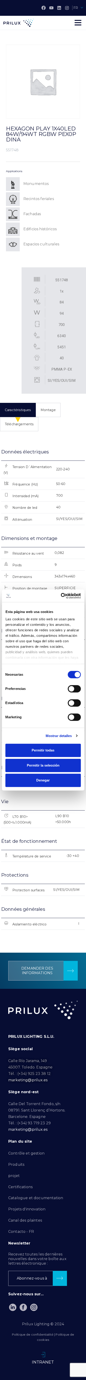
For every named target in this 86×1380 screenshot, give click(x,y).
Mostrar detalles (59, 736)
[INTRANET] (43, 1354)
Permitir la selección (43, 765)
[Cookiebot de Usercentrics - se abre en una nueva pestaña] (61, 596)
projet (14, 1176)
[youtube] (51, 7)
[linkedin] (59, 7)
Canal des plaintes (25, 1220)
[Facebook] (43, 7)
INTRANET (43, 1362)
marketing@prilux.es (27, 1080)
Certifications (20, 1187)
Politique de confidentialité (32, 1334)
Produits (16, 1164)
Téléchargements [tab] (19, 424)
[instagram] (67, 7)
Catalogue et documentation (35, 1198)
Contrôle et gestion (26, 1153)
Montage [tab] (48, 410)
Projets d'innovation (26, 1209)
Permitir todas (43, 750)
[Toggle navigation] (78, 23)
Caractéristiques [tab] (18, 410)
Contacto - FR (21, 1231)
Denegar (43, 780)
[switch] (74, 688)
